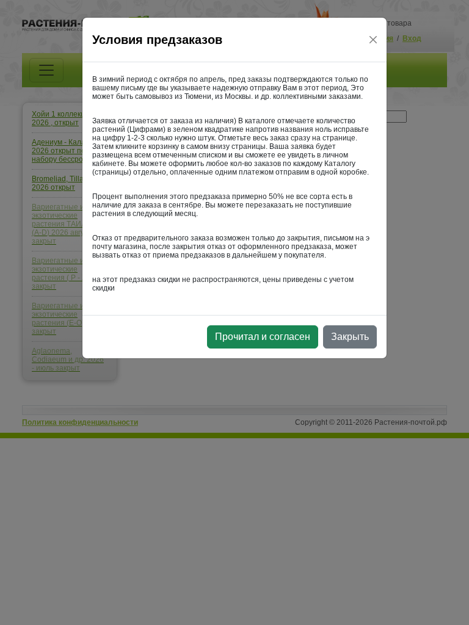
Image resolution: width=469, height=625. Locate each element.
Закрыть (350, 336)
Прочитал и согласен (262, 336)
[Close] (373, 39)
